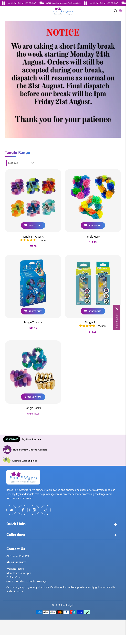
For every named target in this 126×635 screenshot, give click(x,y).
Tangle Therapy (33, 322)
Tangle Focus (93, 322)
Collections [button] (15, 535)
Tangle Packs (33, 408)
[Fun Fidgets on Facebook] (23, 510)
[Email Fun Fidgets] (11, 510)
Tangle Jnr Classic (33, 236)
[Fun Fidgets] (63, 11)
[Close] (117, 308)
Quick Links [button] (16, 524)
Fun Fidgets (67, 605)
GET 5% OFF (116, 320)
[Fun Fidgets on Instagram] (34, 510)
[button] (28, 240)
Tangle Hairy (92, 236)
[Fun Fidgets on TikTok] (46, 510)
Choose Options (33, 396)
